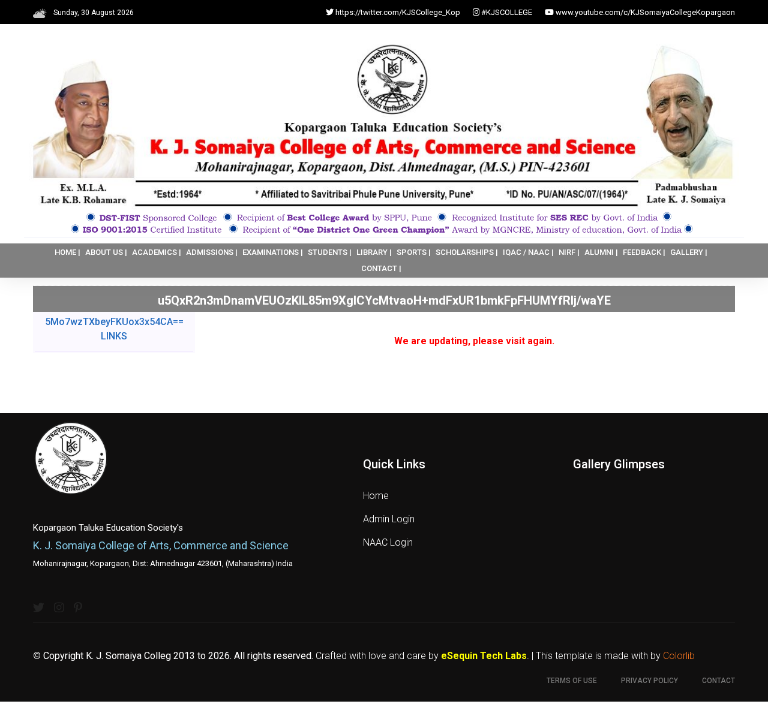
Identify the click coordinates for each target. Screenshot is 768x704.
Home (376, 495)
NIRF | (569, 252)
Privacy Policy (649, 680)
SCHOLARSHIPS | (467, 252)
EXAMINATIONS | (272, 252)
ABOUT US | (106, 252)
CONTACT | (381, 268)
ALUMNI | (601, 252)
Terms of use (572, 680)
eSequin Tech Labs (484, 655)
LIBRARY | (374, 252)
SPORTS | (414, 252)
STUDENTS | (330, 252)
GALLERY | (688, 252)
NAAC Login (388, 542)
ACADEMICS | (156, 252)
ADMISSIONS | (212, 252)
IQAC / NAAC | (528, 252)
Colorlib (679, 655)
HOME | (67, 252)
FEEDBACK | (644, 252)
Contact (718, 680)
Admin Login (389, 519)
